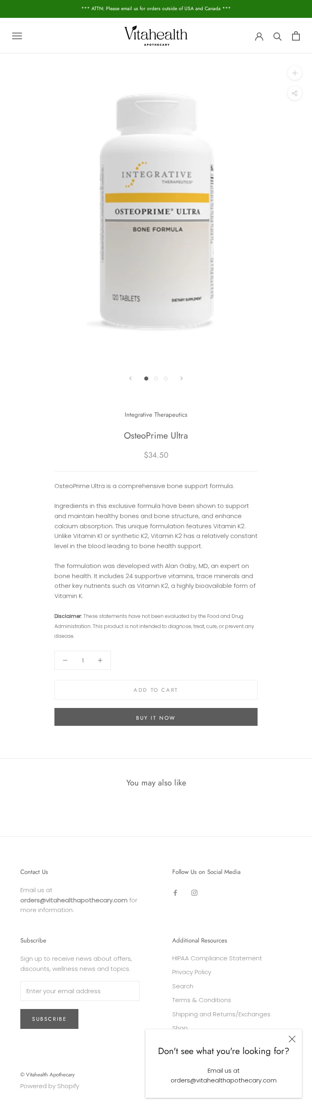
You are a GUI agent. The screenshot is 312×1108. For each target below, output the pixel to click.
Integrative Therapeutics (156, 414)
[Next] (181, 378)
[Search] (277, 36)
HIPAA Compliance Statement (217, 958)
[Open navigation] (17, 35)
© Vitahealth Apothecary (47, 1074)
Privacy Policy (191, 972)
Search (182, 986)
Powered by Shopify (49, 1086)
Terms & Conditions (201, 1000)
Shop (180, 1028)
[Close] (292, 1039)
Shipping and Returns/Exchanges (221, 1014)
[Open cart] (296, 36)
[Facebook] (175, 893)
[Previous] (130, 378)
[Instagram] (194, 893)
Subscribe (49, 1019)
